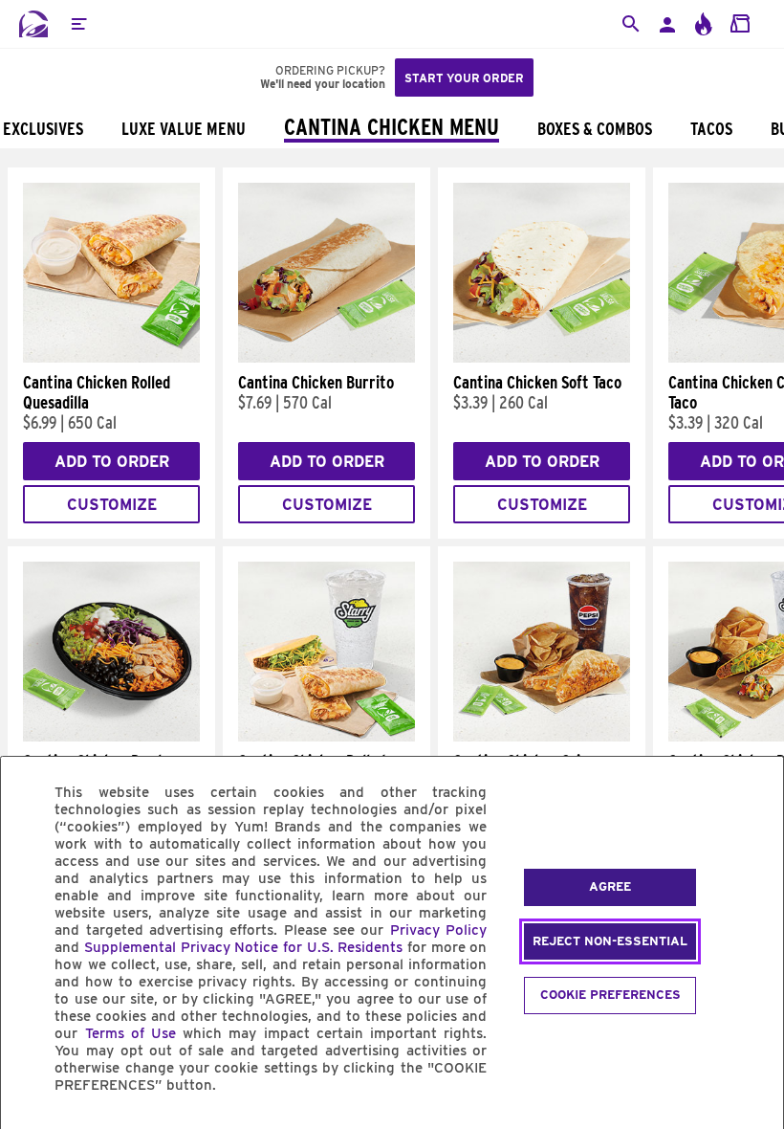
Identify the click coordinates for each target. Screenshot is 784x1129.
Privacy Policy (438, 930)
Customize (112, 505)
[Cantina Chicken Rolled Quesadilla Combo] (326, 736)
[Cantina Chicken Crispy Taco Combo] (541, 736)
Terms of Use (130, 1033)
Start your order (464, 78)
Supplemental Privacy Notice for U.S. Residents (243, 947)
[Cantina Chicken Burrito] (326, 357)
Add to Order (111, 462)
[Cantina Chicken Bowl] (111, 736)
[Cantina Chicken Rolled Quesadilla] (111, 357)
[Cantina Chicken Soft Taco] (541, 357)
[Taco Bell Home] (33, 24)
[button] (78, 23)
